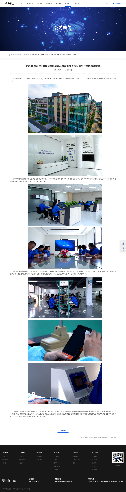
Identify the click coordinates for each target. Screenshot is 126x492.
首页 (22, 3)
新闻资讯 (68, 3)
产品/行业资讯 (77, 459)
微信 (123, 244)
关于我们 (77, 3)
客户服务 (49, 3)
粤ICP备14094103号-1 (24, 489)
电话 (123, 250)
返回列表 (63, 430)
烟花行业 (5, 459)
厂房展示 (56, 459)
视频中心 (75, 463)
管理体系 (56, 469)
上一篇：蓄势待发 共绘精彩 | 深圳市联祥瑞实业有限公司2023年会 (97, 438)
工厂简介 (56, 456)
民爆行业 (5, 456)
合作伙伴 (94, 466)
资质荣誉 (94, 463)
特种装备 (5, 463)
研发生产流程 (57, 466)
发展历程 (94, 459)
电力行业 (5, 466)
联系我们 (94, 469)
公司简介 (94, 456)
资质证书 (56, 463)
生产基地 (58, 3)
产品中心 (30, 3)
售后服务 (39, 456)
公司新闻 (26, 55)
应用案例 (39, 3)
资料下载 (39, 459)
